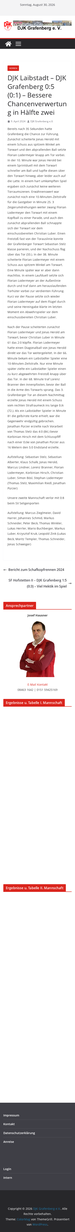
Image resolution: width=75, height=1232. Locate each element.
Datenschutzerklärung (19, 1133)
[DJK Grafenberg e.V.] (8, 44)
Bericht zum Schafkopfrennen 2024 (36, 569)
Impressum (11, 1115)
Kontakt (9, 1124)
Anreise (8, 1142)
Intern (7, 1178)
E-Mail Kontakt (38, 684)
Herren (13, 68)
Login (7, 1169)
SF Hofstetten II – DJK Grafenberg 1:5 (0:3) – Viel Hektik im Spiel (38, 583)
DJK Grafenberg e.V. (41, 121)
